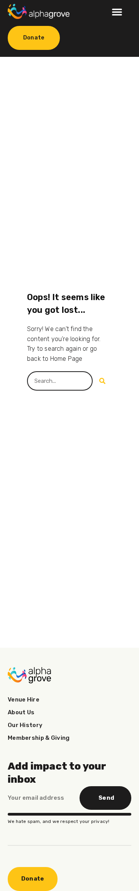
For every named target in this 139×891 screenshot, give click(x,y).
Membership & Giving (39, 737)
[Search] (102, 381)
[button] (117, 11)
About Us (21, 712)
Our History (25, 725)
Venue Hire (23, 699)
